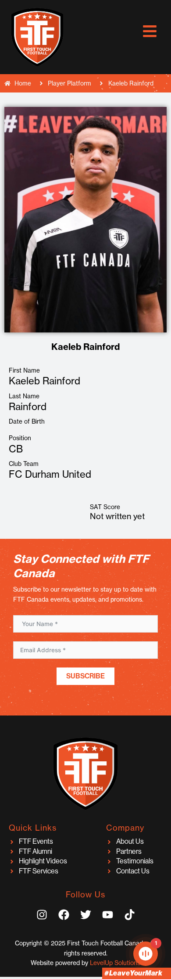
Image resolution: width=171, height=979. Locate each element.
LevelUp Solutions (115, 962)
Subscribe (85, 676)
